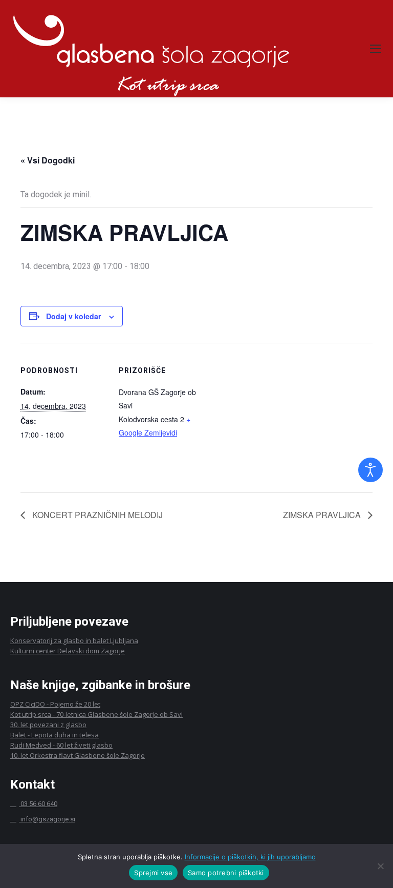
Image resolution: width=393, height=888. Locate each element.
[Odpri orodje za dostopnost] (370, 470)
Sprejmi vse (153, 873)
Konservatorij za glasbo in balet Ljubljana (74, 640)
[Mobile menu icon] (375, 49)
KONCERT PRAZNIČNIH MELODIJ (96, 515)
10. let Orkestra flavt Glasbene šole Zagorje (77, 755)
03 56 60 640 (38, 804)
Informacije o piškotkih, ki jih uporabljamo (250, 857)
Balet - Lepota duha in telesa (54, 734)
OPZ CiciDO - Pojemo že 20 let (55, 704)
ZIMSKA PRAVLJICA (323, 515)
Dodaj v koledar (73, 316)
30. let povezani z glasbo (48, 724)
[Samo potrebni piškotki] (380, 866)
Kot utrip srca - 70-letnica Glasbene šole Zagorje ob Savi (96, 714)
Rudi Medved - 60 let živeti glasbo (61, 745)
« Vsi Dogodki (47, 160)
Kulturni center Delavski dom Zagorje (67, 650)
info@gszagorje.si (47, 819)
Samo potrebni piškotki (226, 873)
